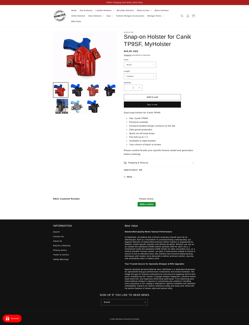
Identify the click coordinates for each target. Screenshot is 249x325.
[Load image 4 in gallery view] (109, 89)
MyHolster (119, 319)
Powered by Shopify (131, 319)
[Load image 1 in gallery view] (60, 89)
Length (127, 71)
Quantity (127, 83)
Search (56, 232)
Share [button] (129, 177)
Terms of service (61, 255)
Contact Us (58, 236)
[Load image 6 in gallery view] (77, 106)
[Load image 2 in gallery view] (77, 89)
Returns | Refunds (62, 246)
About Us (57, 241)
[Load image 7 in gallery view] (93, 106)
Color (126, 60)
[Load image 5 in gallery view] (60, 106)
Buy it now (152, 104)
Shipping (127, 55)
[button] (104, 10)
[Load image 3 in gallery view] (93, 89)
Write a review (146, 204)
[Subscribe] (145, 302)
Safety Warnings (61, 259)
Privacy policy (60, 250)
